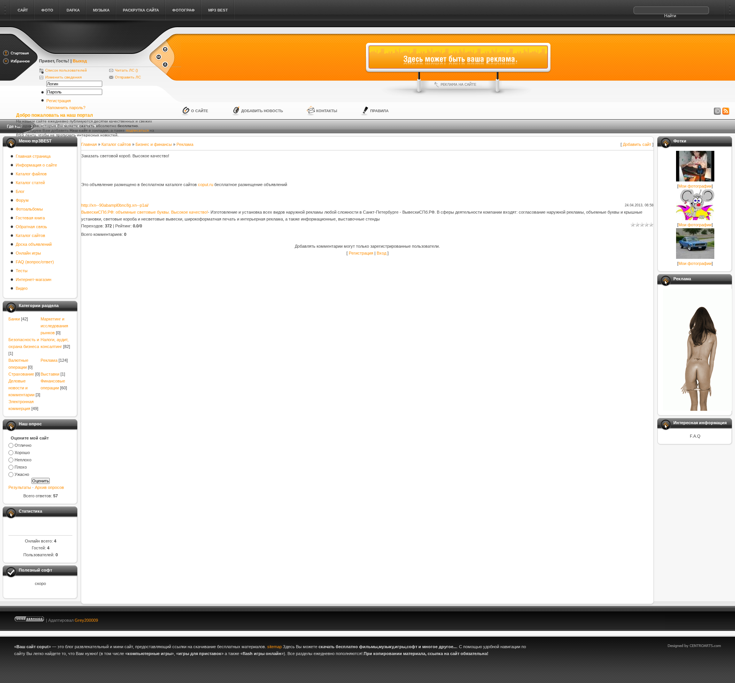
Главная (89, 144)
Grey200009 (86, 620)
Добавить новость (262, 111)
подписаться (137, 130)
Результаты (19, 487)
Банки (14, 319)
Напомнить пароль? (65, 107)
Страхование (21, 374)
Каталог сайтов (116, 144)
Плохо (21, 467)
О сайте (199, 111)
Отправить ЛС (128, 77)
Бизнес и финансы (154, 144)
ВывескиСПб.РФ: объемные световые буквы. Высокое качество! (144, 212)
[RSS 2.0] (726, 111)
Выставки (50, 374)
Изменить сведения (63, 77)
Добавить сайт (637, 144)
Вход (381, 253)
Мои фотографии (695, 186)
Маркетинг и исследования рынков (54, 326)
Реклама (49, 360)
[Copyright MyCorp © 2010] (700, 618)
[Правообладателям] (717, 111)
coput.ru (205, 184)
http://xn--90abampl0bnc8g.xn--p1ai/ (115, 205)
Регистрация (58, 100)
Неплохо (23, 460)
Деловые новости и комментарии (21, 388)
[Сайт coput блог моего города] (93, 50)
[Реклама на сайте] (458, 84)
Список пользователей (66, 70)
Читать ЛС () (126, 70)
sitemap (274, 646)
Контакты (326, 111)
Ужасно (22, 474)
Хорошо (22, 452)
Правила (379, 111)
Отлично (23, 445)
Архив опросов (49, 487)
